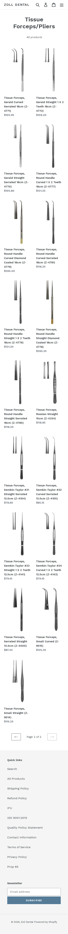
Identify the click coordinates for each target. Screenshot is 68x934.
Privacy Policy (17, 857)
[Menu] (62, 5)
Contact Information (21, 837)
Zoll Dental (17, 5)
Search (12, 769)
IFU (9, 808)
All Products (16, 778)
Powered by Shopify (45, 922)
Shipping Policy (18, 788)
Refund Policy (17, 798)
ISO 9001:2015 (17, 818)
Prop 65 (12, 866)
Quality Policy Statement (25, 827)
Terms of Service (18, 847)
